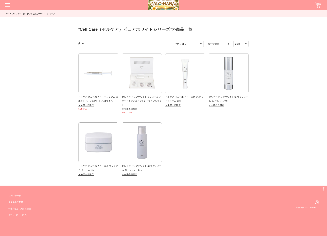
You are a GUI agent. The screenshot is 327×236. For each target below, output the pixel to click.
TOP (7, 13)
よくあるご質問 (16, 202)
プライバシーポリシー (19, 215)
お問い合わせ (15, 195)
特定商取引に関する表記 (20, 208)
